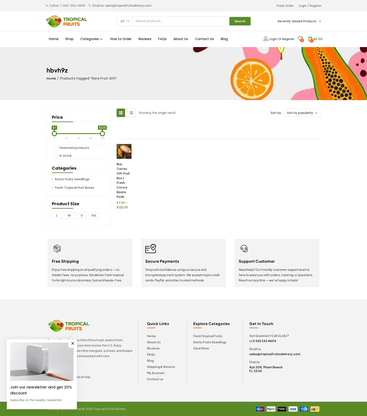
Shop (69, 39)
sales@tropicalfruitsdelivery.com (274, 354)
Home (53, 39)
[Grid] (121, 113)
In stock (65, 155)
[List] (131, 113)
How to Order (121, 39)
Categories (90, 39)
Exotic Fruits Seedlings (72, 179)
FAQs (162, 39)
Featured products (74, 148)
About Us (180, 39)
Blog (224, 39)
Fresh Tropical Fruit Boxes (74, 187)
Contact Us (204, 39)
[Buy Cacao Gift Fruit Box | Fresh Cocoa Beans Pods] (124, 151)
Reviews (144, 39)
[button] (124, 21)
